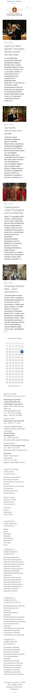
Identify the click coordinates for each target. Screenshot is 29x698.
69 (13, 374)
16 (16, 349)
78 (22, 377)
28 (16, 354)
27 (13, 354)
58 (16, 368)
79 (7, 380)
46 (16, 363)
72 (22, 374)
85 (7, 382)
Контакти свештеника (12, 477)
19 (7, 352)
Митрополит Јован (11, 491)
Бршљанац (8, 512)
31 (7, 357)
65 (19, 371)
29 (19, 354)
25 (7, 354)
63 (13, 371)
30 (22, 354)
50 (10, 366)
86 (10, 382)
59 (19, 368)
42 (22, 360)
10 (16, 346)
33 (13, 357)
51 (13, 366)
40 (16, 360)
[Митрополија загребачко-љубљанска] (14, 11)
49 (7, 366)
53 (19, 366)
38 (10, 360)
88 (16, 382)
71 (19, 374)
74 (10, 377)
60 (22, 368)
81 (13, 380)
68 (10, 374)
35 (19, 357)
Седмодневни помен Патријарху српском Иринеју (14, 210)
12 (22, 346)
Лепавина (7, 508)
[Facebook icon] (13, 3)
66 (22, 371)
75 (13, 377)
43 (7, 363)
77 (19, 377)
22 (16, 352)
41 (19, 360)
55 (7, 368)
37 (7, 360)
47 (19, 363)
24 (22, 352)
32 (10, 357)
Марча (6, 510)
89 (19, 382)
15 (13, 349)
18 (22, 349)
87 (13, 382)
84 (22, 380)
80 (10, 380)
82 (16, 380)
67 (7, 374)
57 (13, 368)
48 (22, 363)
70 (16, 374)
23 (19, 352)
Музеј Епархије (9, 493)
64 (16, 371)
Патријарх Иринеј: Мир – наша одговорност (14, 288)
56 (10, 368)
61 (7, 371)
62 (10, 371)
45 (13, 363)
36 (22, 357)
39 (13, 360)
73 (7, 377)
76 (16, 377)
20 (10, 352)
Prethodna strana (15, 338)
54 (22, 366)
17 (19, 349)
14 (10, 349)
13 (7, 349)
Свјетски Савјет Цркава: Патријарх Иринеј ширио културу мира (14, 50)
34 (16, 357)
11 (19, 346)
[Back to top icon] (25, 694)
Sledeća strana (13, 386)
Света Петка (8, 514)
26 (10, 354)
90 (22, 382)
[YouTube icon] (15, 3)
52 (16, 366)
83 (19, 380)
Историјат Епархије (11, 479)
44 (10, 363)
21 (13, 352)
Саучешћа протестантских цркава (13, 130)
